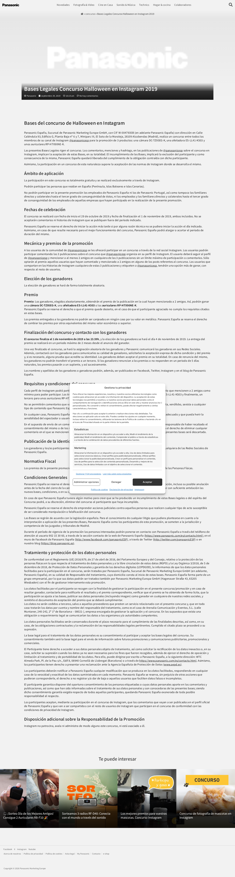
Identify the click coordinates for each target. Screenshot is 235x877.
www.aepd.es (172, 664)
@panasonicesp (79, 140)
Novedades (63, 4)
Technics (144, 4)
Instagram (22, 849)
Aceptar (147, 482)
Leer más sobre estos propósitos (117, 474)
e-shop (106, 854)
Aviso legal (69, 854)
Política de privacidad (33, 854)
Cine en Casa (105, 4)
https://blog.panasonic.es (57, 543)
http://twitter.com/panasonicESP (174, 539)
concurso (90, 13)
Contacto (96, 854)
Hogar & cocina (161, 4)
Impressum (139, 489)
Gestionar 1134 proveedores (88, 474)
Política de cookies (99, 489)
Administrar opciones (86, 482)
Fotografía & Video (83, 4)
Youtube (32, 849)
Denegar (116, 482)
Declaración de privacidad (121, 489)
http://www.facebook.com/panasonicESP (101, 539)
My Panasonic (83, 854)
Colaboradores (182, 4)
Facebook (7, 849)
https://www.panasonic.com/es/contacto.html (173, 535)
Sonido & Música (126, 4)
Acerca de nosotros (12, 854)
